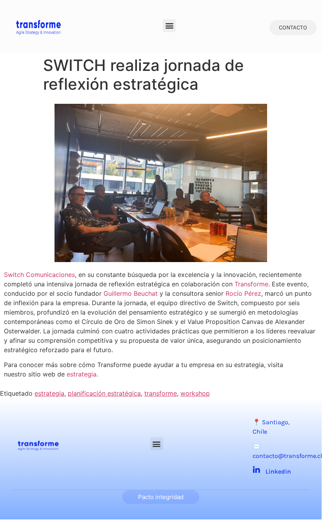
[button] (169, 25)
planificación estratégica (104, 393)
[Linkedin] (256, 470)
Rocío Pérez (243, 293)
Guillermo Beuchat (131, 293)
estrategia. (82, 374)
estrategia (49, 393)
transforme (160, 393)
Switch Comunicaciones (39, 275)
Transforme (251, 284)
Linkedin (278, 471)
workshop (195, 393)
